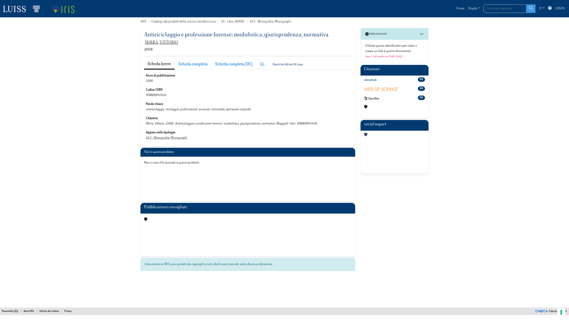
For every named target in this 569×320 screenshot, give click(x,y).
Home (460, 8)
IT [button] (540, 8)
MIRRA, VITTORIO (161, 43)
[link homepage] (23, 8)
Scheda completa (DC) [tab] (234, 64)
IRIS (143, 21)
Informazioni (378, 34)
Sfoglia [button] (472, 8)
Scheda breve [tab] (159, 64)
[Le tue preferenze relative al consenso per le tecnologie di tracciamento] (561, 312)
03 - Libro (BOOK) (233, 21)
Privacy (68, 311)
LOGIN (560, 8)
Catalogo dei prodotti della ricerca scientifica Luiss (183, 21)
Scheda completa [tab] (193, 64)
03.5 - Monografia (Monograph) (270, 21)
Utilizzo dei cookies (49, 311)
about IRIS (29, 311)
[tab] (262, 64)
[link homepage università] (63, 8)
